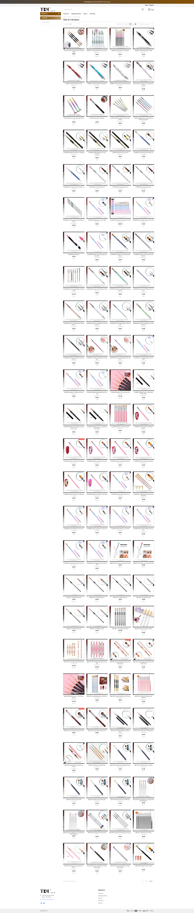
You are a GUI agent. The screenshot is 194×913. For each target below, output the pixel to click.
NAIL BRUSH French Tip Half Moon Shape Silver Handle (120, 866)
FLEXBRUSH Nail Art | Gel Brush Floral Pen (120, 461)
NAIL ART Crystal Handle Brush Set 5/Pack (97, 696)
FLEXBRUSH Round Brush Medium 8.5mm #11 (143, 529)
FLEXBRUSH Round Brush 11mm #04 (120, 528)
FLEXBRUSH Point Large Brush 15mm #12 (97, 528)
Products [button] (44, 13)
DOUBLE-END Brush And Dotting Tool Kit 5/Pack (120, 119)
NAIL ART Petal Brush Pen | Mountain (97, 799)
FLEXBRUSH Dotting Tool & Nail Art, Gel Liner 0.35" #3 (73, 358)
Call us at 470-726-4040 (48, 899)
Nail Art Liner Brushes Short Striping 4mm (143, 730)
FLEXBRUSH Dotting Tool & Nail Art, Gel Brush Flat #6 (120, 289)
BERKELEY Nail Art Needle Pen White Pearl (120, 83)
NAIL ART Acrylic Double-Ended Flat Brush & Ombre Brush (143, 662)
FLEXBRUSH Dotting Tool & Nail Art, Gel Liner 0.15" (143, 289)
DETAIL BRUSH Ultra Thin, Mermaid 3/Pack (74, 118)
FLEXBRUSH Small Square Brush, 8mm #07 (73, 563)
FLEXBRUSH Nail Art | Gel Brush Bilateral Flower (143, 427)
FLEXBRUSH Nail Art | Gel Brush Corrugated (74, 461)
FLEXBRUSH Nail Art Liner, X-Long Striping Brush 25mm (97, 427)
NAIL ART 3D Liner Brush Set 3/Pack (143, 628)
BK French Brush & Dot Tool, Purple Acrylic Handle (143, 84)
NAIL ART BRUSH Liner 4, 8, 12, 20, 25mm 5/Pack (74, 697)
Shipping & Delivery (76, 13)
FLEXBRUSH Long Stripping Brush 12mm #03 (143, 358)
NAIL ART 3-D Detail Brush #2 (120, 597)
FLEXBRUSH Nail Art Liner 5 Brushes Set (120, 392)
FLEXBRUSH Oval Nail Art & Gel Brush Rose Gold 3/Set (143, 495)
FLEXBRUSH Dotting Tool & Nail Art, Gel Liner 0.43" (97, 358)
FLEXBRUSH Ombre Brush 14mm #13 (120, 494)
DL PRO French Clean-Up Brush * (97, 118)
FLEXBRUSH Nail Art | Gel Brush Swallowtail (74, 494)
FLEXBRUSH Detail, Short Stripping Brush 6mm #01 (97, 255)
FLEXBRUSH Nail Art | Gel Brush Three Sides (97, 494)
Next (151, 881)
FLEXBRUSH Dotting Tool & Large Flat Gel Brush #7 (143, 255)
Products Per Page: (143, 24)
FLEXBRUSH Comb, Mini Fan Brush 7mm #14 (143, 220)
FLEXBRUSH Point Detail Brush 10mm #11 (74, 528)
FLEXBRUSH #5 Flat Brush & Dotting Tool (143, 152)
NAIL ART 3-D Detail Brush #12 (97, 597)
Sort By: (66, 24)
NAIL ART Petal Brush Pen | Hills (73, 799)
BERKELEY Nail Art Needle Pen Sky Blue (97, 83)
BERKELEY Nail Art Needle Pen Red (74, 83)
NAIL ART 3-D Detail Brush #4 (143, 597)
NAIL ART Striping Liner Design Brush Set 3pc (120, 832)
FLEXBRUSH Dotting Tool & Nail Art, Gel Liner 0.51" (120, 358)
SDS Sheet (92, 13)
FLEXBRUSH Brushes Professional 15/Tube (120, 220)
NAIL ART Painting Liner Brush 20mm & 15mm (73, 766)
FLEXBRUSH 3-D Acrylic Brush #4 (120, 187)
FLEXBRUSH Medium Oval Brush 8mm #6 (74, 392)
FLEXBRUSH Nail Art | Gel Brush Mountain (143, 461)
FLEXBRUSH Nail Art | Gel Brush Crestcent (97, 461)
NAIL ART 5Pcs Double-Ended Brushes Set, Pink (97, 662)
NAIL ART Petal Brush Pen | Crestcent (143, 765)
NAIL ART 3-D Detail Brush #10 (74, 597)
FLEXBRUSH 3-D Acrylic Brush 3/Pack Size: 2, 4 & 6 (73, 221)
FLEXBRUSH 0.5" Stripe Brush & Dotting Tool (73, 187)
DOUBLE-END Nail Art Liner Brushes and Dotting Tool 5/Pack (143, 119)
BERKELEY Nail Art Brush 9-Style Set (120, 50)
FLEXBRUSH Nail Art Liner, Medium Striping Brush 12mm (74, 427)
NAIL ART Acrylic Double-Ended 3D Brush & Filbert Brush (120, 662)
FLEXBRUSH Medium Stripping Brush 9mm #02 (97, 393)
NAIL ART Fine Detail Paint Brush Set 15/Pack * (143, 697)
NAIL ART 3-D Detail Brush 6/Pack (120, 628)
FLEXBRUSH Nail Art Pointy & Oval (120, 152)
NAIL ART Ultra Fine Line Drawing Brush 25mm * (73, 866)
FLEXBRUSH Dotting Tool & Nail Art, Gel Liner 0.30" (120, 324)
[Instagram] (41, 903)
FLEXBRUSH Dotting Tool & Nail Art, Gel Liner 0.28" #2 (97, 324)
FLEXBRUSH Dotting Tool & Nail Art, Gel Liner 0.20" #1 (73, 324)
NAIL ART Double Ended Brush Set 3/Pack (120, 696)
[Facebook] (44, 903)
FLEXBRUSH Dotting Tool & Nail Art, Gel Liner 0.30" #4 (143, 324)
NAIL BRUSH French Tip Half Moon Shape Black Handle (97, 866)
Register (152, 5)
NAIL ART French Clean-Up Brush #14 (97, 730)
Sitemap (100, 903)
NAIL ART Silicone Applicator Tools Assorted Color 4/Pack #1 (143, 800)
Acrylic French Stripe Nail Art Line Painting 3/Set (74, 51)
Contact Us (66, 13)
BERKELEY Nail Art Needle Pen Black (143, 50)
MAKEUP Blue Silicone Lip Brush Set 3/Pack (120, 563)
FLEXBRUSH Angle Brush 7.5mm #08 (97, 220)
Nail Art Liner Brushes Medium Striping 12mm (120, 731)
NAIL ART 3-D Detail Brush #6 (74, 628)
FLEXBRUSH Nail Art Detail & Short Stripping (73, 152)
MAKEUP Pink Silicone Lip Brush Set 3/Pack (143, 563)
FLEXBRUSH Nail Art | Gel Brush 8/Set (120, 426)
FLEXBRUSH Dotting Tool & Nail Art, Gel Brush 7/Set (73, 289)
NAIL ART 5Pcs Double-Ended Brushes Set (74, 661)
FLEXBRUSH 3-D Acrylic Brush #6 (143, 187)
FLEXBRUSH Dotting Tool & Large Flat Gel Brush (120, 255)
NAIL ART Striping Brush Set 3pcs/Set (97, 832)
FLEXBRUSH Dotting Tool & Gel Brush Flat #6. (97, 289)
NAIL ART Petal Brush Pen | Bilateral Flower (120, 765)
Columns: (119, 24)
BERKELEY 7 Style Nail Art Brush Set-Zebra (97, 50)
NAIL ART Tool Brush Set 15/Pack (143, 832)
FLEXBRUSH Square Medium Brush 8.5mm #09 (97, 564)
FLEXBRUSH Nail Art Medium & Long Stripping (97, 153)
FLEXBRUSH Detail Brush (74, 254)
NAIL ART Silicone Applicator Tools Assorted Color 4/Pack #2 (73, 833)
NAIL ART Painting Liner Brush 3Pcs (97, 765)
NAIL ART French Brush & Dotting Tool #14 (74, 730)
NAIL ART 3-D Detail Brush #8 (97, 628)
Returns (85, 13)
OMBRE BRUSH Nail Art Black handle (143, 865)
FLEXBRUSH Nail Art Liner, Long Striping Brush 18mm (143, 393)
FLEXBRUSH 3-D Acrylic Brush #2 (97, 187)
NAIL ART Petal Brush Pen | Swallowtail (120, 799)
